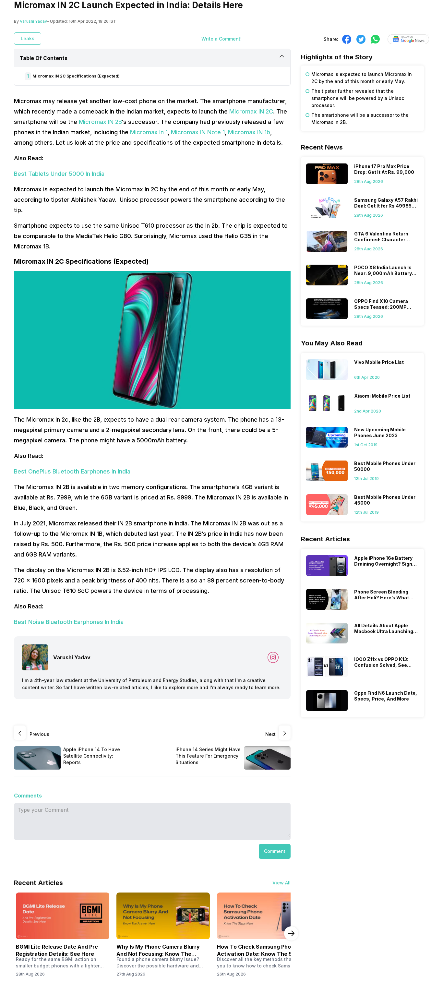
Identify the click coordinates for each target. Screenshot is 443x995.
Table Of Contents (43, 58)
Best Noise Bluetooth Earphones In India (69, 621)
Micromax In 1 (149, 132)
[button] (275, 851)
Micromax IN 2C (250, 111)
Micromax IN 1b (249, 132)
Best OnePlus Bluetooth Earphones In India (72, 471)
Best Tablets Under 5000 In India (59, 173)
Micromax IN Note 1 (198, 132)
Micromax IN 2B (100, 121)
